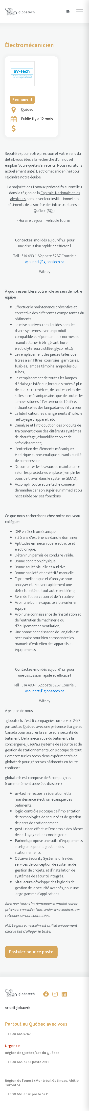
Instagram (55, 994)
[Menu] (79, 9)
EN (68, 11)
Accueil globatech (17, 1008)
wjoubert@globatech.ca (44, 262)
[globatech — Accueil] (20, 11)
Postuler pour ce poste (31, 952)
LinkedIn (64, 994)
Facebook (46, 994)
